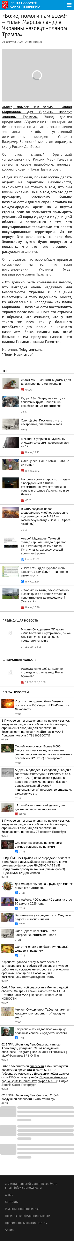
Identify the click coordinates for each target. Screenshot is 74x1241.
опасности (37, 1066)
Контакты (11, 1202)
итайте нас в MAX (48, 731)
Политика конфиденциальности (27, 1216)
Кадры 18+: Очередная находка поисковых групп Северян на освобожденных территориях (43, 402)
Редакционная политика (22, 1209)
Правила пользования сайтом (26, 1223)
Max (4, 1055)
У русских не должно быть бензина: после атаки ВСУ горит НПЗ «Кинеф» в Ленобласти (42, 705)
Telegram (23, 1052)
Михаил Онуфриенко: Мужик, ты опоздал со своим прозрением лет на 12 (45, 442)
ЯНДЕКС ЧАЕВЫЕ (47, 865)
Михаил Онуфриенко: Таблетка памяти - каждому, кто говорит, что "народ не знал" (43, 1013)
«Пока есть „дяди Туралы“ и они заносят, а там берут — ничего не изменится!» (44, 571)
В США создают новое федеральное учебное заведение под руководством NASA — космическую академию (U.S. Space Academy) (46, 516)
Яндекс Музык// (20, 873)
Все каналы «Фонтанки (48, 1052)
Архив (9, 1230)
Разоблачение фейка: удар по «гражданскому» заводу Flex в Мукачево (42, 672)
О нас (9, 1195)
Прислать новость (14, 735)
